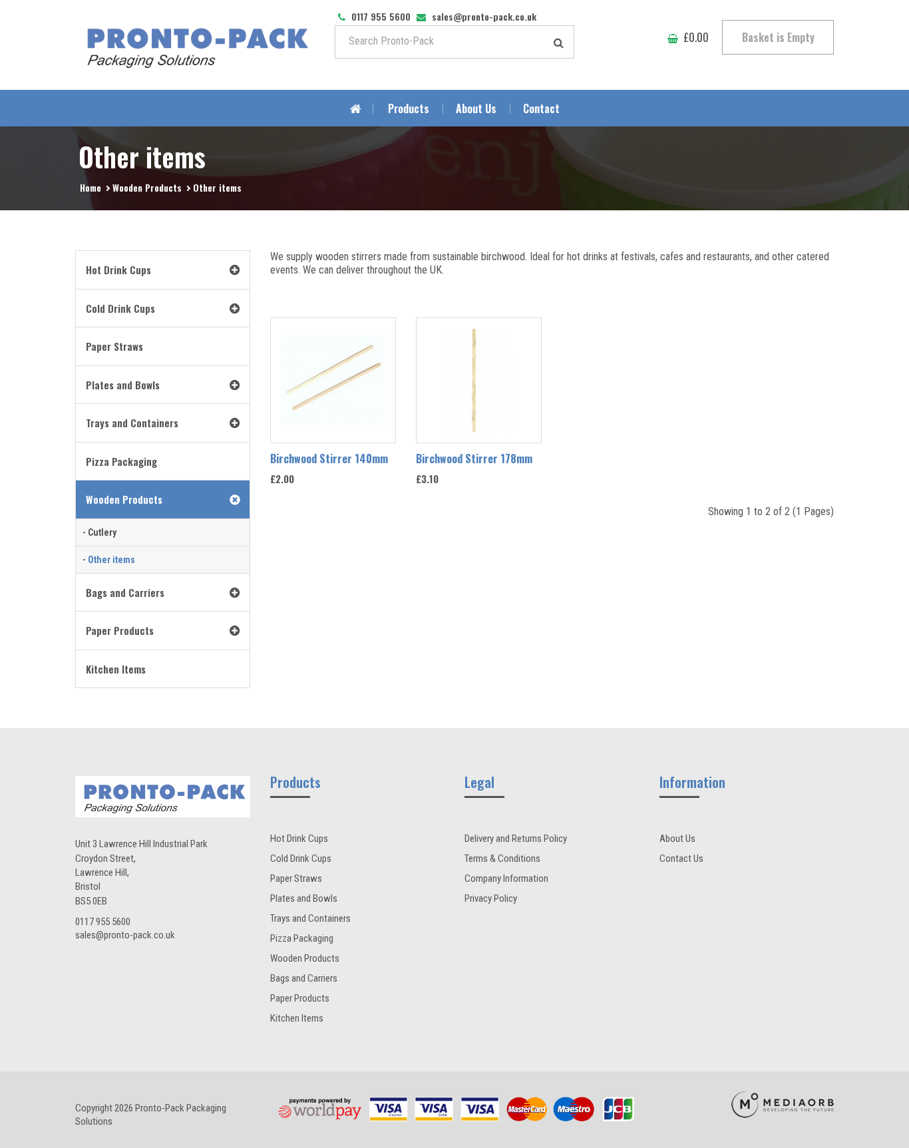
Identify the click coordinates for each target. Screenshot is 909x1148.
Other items (217, 187)
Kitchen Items (296, 1018)
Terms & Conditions (502, 858)
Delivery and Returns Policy (515, 839)
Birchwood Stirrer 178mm (474, 459)
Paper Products (299, 998)
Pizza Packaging (301, 938)
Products (408, 108)
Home (90, 187)
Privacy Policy (490, 898)
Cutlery (102, 532)
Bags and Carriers (303, 978)
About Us (476, 108)
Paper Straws (296, 878)
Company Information (506, 878)
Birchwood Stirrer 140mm (329, 459)
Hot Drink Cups (299, 839)
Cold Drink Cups (300, 858)
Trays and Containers (310, 918)
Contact (541, 108)
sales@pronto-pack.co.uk (125, 935)
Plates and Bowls (303, 898)
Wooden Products (147, 187)
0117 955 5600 (102, 922)
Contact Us (681, 858)
